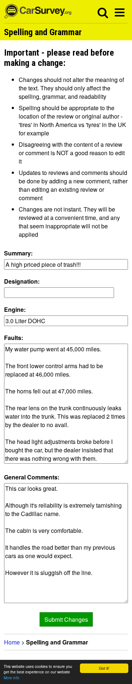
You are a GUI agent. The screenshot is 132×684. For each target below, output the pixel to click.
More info (11, 677)
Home (12, 642)
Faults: (13, 337)
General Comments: (31, 477)
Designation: (22, 281)
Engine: (15, 309)
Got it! (104, 668)
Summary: (18, 253)
